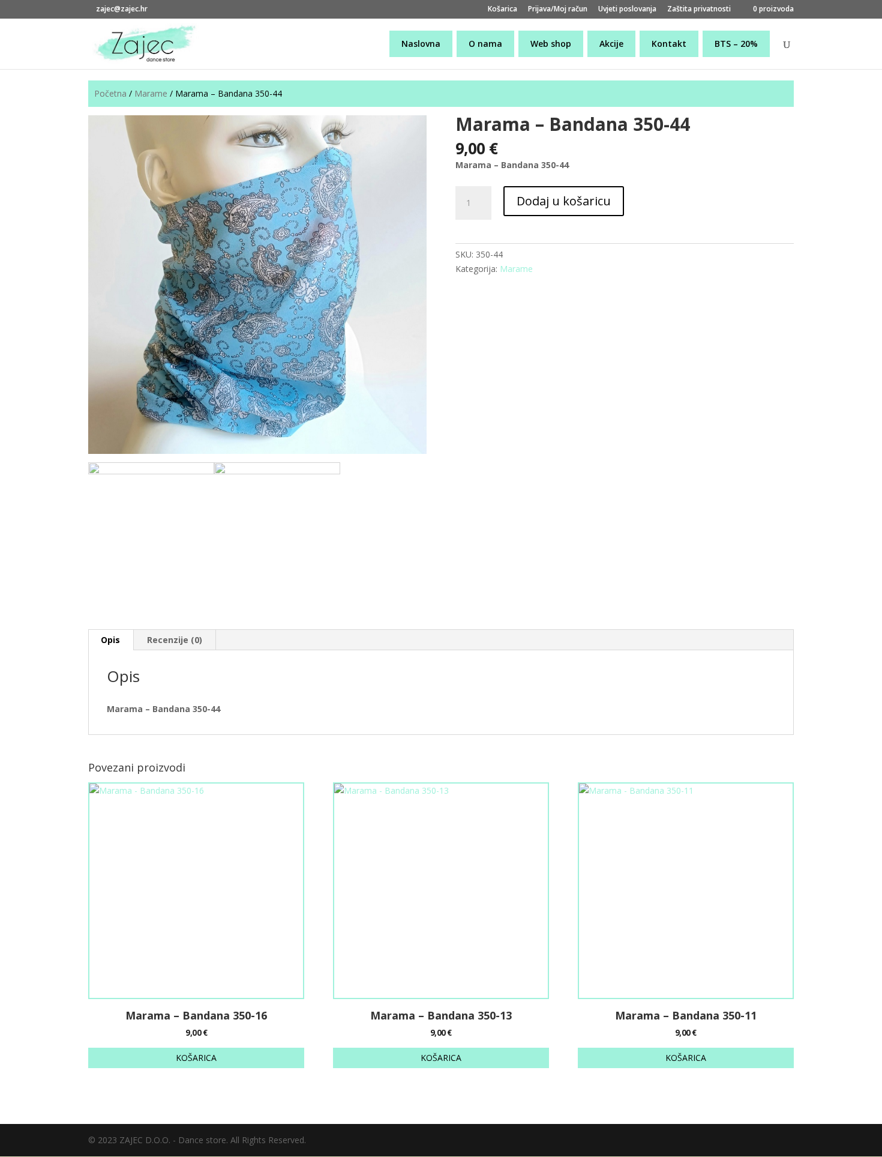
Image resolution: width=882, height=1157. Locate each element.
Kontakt (669, 43)
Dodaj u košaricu (564, 201)
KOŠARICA (196, 1057)
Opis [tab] (110, 639)
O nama (485, 43)
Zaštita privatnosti (699, 9)
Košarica (502, 9)
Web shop (550, 43)
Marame (150, 93)
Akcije (611, 43)
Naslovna (420, 43)
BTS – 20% (736, 43)
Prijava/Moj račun (557, 9)
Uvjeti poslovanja (627, 9)
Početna (110, 93)
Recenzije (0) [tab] (174, 639)
